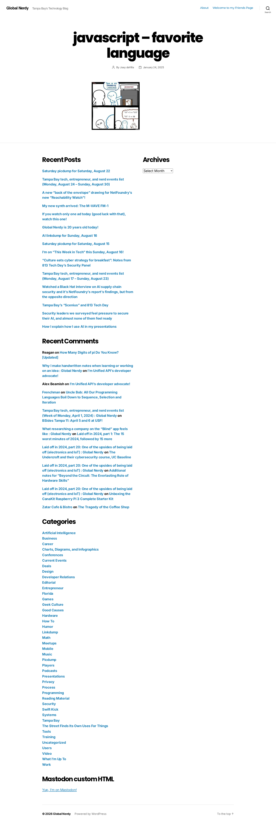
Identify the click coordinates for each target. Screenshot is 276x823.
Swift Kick (50, 709)
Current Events (54, 560)
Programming (53, 693)
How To (48, 621)
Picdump (49, 660)
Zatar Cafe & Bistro (57, 507)
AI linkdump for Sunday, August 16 (69, 236)
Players (48, 665)
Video (47, 754)
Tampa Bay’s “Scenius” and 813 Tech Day (75, 305)
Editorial (49, 582)
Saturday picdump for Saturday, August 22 (76, 171)
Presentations (53, 676)
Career (47, 544)
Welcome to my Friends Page (233, 8)
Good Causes (53, 610)
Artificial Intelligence (59, 533)
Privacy (48, 682)
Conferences (52, 555)
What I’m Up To (54, 759)
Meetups (49, 643)
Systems (49, 715)
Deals (46, 566)
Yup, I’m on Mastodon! (59, 790)
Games (48, 599)
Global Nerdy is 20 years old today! (70, 227)
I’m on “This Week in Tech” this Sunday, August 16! (83, 252)
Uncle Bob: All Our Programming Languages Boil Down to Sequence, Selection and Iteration (81, 397)
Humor (47, 627)
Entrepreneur (53, 588)
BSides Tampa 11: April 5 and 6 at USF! (72, 421)
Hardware (50, 616)
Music (47, 654)
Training (48, 737)
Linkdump (50, 632)
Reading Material (55, 698)
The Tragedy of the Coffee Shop (103, 507)
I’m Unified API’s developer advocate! (100, 384)
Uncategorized (54, 743)
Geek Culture (52, 605)
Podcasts (49, 671)
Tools (46, 731)
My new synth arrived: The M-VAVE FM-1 (75, 206)
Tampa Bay (51, 720)
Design (47, 571)
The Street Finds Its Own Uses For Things (75, 726)
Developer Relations (58, 577)
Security (49, 704)
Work (46, 765)
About (204, 8)
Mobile (47, 649)
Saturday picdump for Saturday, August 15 (75, 244)
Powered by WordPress (91, 813)
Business (49, 538)
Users (47, 748)
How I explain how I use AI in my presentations (79, 327)
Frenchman (51, 392)
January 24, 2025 (153, 67)
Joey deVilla (127, 67)
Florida (47, 594)
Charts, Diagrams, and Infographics (70, 549)
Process (48, 687)
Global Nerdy (17, 8)
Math (46, 638)
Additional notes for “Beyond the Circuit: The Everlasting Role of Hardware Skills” (85, 475)
